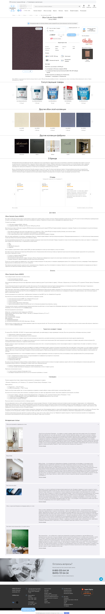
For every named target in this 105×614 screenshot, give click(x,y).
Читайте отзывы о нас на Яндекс (85, 207)
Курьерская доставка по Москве (71, 599)
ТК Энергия (66, 605)
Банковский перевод (68, 593)
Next (92, 95)
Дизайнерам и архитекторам (50, 595)
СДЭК (65, 602)
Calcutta (57, 50)
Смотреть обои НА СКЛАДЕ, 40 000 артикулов (91, 29)
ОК (66, 613)
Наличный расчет (68, 591)
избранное (78, 34)
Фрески (55, 10)
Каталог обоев (37, 10)
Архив (45, 599)
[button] (27, 71)
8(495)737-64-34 (18, 324)
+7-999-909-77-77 (22, 8)
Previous (13, 95)
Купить (73, 35)
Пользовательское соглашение (51, 598)
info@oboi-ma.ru (28, 307)
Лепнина (61, 10)
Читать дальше (42, 446)
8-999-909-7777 (19, 396)
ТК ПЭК (65, 601)
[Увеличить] (27, 69)
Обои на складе (47, 10)
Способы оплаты (67, 588)
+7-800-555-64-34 (23, 6)
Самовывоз (66, 598)
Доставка (46, 590)
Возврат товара (47, 593)
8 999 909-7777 (16, 592)
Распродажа (83, 10)
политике (61, 613)
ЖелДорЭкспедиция (68, 604)
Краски (66, 10)
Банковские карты (68, 590)
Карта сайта (47, 602)
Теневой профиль (74, 10)
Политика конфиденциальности (51, 596)
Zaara (56, 48)
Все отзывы (15, 207)
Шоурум (46, 601)
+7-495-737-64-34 (22, 5)
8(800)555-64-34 (44, 396)
